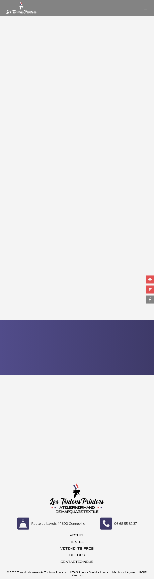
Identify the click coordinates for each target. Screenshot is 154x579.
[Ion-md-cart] (150, 289)
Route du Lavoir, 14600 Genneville (58, 524)
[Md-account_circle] (150, 279)
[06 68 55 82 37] (106, 524)
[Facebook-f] (150, 300)
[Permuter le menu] (146, 8)
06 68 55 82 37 (125, 524)
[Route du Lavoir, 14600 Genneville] (23, 524)
